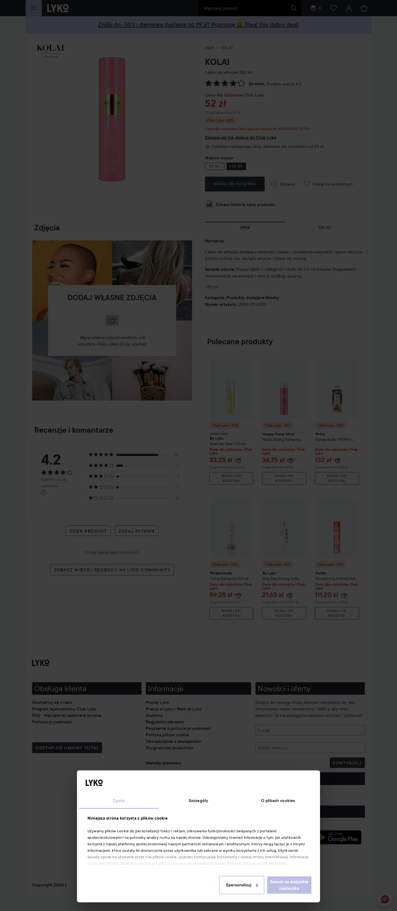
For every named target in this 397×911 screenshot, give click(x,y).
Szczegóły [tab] (198, 800)
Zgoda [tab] (119, 800)
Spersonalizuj (238, 885)
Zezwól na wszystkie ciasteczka (289, 885)
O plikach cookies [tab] (278, 800)
